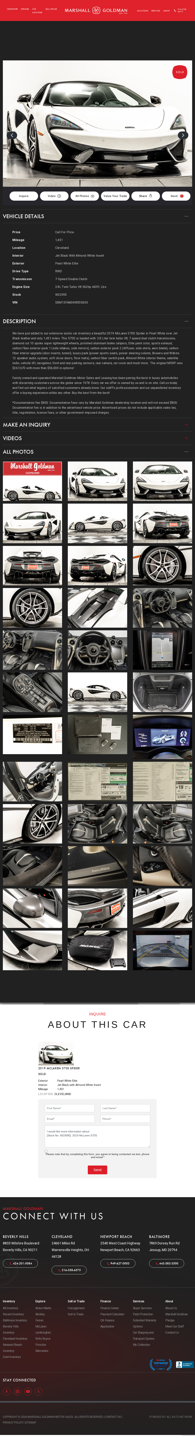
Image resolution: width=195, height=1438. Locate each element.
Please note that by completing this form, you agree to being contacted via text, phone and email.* (97, 1156)
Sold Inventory (12, 1357)
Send (174, 196)
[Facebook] (7, 1391)
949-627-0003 (119, 1263)
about (166, 11)
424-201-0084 (22, 1263)
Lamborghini (43, 1332)
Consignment (76, 1308)
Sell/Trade (51, 9)
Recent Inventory (13, 1314)
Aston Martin (43, 1308)
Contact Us (172, 1332)
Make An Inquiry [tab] (26, 424)
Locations (142, 11)
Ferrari (39, 1320)
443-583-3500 (168, 1263)
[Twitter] (38, 1391)
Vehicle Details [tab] (23, 216)
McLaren (40, 1326)
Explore (25, 9)
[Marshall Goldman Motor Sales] (96, 10)
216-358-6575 (71, 1270)
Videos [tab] (12, 438)
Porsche (40, 1345)
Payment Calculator (112, 1314)
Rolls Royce (42, 1338)
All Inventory (10, 1308)
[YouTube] (28, 1391)
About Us (171, 1308)
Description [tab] (19, 321)
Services (155, 11)
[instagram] (18, 1391)
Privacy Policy (13, 1422)
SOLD (182, 41)
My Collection (141, 1345)
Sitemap (30, 1422)
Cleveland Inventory (15, 1338)
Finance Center (109, 1308)
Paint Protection (143, 1314)
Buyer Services (142, 1308)
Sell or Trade (75, 1314)
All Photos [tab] (18, 451)
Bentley (40, 1314)
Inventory (12, 9)
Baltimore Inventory (15, 1320)
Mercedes (41, 1351)
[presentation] (12, 135)
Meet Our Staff (174, 1326)
